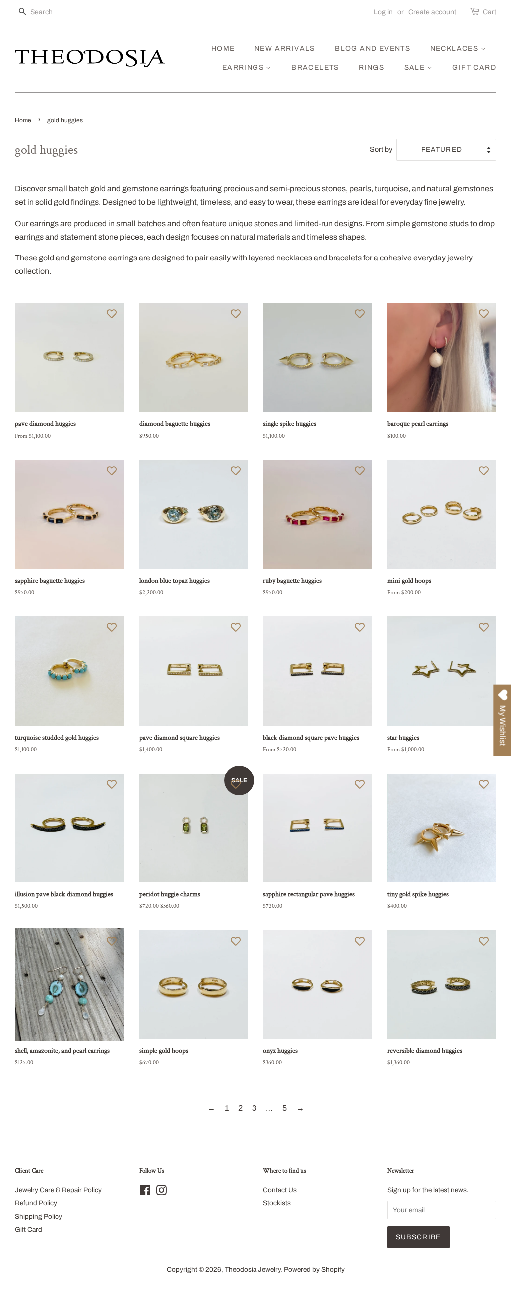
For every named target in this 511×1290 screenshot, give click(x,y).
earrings (244, 67)
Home (23, 120)
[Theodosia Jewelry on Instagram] (161, 1192)
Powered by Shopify (314, 1269)
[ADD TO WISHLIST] (112, 313)
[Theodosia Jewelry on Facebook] (145, 1192)
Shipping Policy (38, 1216)
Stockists (277, 1203)
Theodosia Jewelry (252, 1269)
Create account (432, 12)
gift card (474, 67)
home (223, 48)
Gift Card (28, 1229)
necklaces (455, 48)
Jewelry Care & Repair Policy (58, 1190)
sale (415, 67)
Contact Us (280, 1190)
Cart (489, 12)
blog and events (372, 48)
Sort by (381, 149)
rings (371, 67)
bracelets (315, 67)
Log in (383, 12)
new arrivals (285, 48)
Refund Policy (36, 1203)
